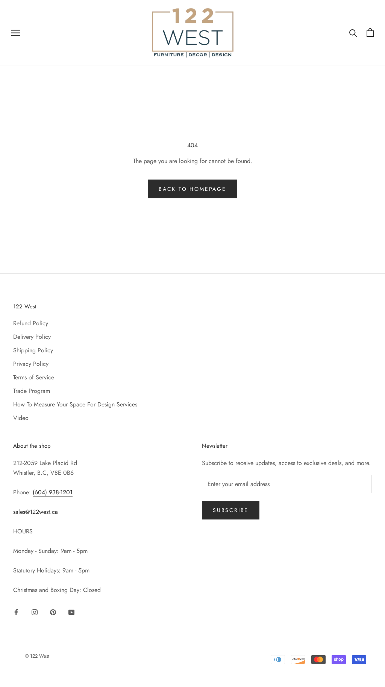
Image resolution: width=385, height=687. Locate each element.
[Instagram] (35, 612)
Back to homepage (192, 189)
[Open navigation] (15, 32)
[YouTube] (71, 612)
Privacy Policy (31, 363)
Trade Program (31, 391)
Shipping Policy (33, 350)
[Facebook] (16, 612)
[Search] (353, 32)
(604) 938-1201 (53, 492)
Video (21, 418)
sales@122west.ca (35, 511)
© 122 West (37, 656)
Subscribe (231, 510)
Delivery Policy (32, 336)
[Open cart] (370, 32)
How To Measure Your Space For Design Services (75, 404)
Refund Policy (30, 323)
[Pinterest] (53, 612)
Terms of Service (33, 377)
